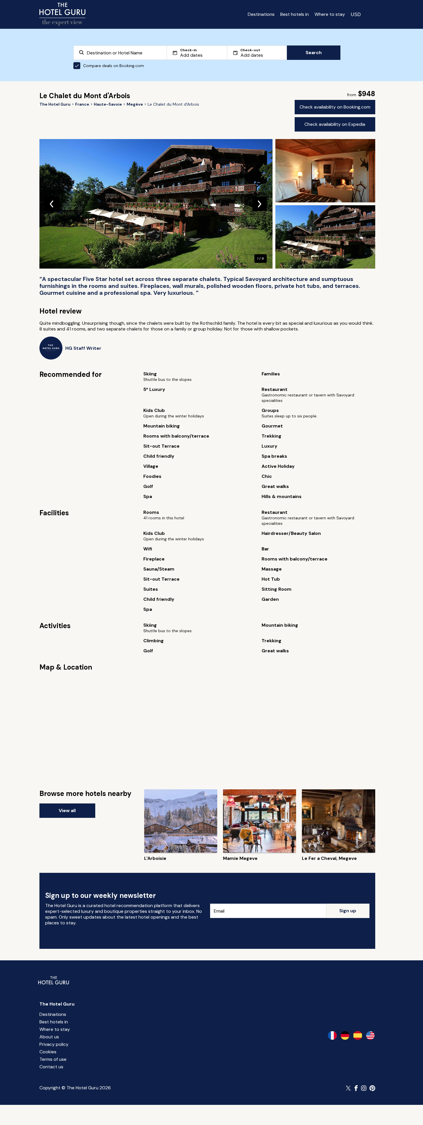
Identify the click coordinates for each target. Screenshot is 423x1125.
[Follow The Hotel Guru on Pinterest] (372, 1088)
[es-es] (358, 1035)
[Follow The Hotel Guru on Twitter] (349, 1088)
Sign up (347, 911)
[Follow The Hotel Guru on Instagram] (364, 1088)
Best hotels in (294, 14)
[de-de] (345, 1035)
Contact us (51, 1067)
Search (314, 53)
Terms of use (52, 1059)
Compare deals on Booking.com (113, 65)
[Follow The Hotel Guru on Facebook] (356, 1088)
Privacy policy (53, 1044)
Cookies (47, 1052)
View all (67, 810)
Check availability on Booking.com (335, 107)
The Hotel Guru (57, 1004)
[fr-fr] (332, 1035)
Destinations (261, 14)
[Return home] (62, 14)
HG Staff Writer (83, 348)
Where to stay (330, 14)
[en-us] (370, 1035)
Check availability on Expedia (334, 124)
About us (49, 1037)
